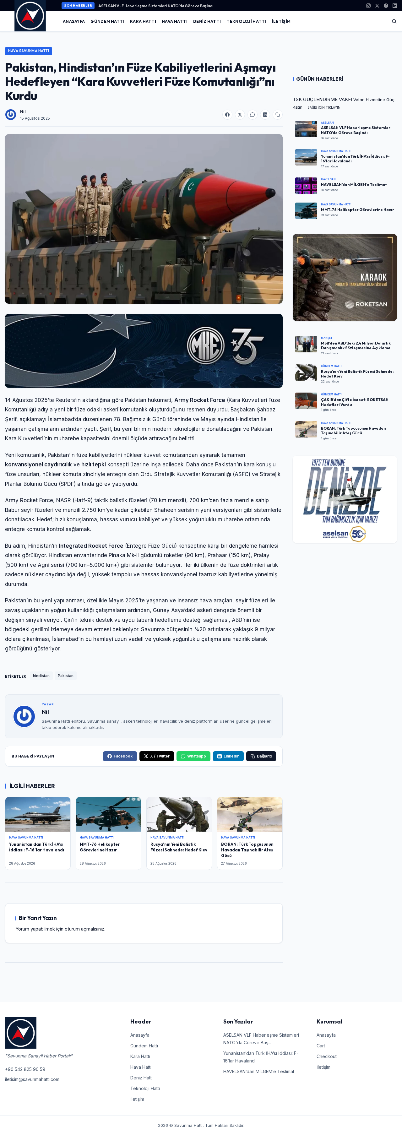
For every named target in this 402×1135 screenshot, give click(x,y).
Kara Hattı (143, 21)
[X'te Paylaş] (240, 115)
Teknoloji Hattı (246, 21)
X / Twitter (160, 756)
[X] (377, 5)
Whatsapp (196, 756)
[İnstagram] (368, 5)
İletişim (281, 21)
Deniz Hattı (207, 21)
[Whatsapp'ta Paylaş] (252, 115)
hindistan (41, 675)
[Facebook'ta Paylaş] (227, 115)
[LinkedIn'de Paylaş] (265, 115)
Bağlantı (264, 756)
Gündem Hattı (107, 21)
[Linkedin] (395, 5)
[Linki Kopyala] (278, 115)
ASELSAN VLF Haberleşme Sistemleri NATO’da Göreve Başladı (155, 5)
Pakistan (65, 675)
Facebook (123, 756)
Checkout (327, 1056)
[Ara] (394, 21)
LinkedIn (231, 756)
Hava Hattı (174, 21)
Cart (321, 1045)
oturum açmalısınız (84, 929)
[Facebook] (386, 5)
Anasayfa (74, 21)
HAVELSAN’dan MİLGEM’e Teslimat (258, 1071)
